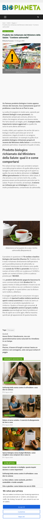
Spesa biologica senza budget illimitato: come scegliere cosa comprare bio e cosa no (21, 438)
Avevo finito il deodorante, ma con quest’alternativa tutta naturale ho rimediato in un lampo (20, 337)
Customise (21, 512)
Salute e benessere (8, 31)
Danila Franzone (9, 41)
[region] (21, 504)
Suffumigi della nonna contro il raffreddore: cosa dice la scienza (21, 373)
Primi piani (11, 330)
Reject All (21, 517)
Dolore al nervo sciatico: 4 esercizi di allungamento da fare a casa (21, 406)
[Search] (38, 17)
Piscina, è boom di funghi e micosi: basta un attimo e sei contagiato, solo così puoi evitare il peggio (21, 348)
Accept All (21, 507)
